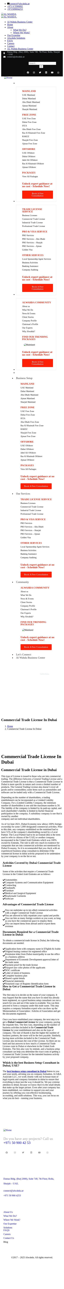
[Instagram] (34, 72)
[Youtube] (52, 72)
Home (10, 726)
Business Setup (24, 378)
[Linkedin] (46, 72)
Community (22, 581)
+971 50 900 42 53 (17, 1143)
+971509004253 (15, 9)
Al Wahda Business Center (30, 657)
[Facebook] (28, 72)
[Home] (8, 77)
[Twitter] (40, 72)
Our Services (23, 493)
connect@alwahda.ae (20, 3)
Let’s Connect (23, 654)
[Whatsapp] (58, 72)
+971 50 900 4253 (12, 1195)
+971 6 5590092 (15, 6)
